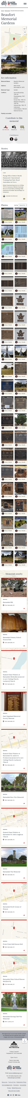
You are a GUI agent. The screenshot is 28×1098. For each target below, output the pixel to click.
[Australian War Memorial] (16, 139)
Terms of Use (12, 1082)
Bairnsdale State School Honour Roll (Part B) (14, 980)
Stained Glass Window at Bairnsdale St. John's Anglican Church (13, 834)
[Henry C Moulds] (11, 139)
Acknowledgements (7, 1085)
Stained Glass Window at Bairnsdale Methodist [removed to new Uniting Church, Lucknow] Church (13, 678)
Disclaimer (16, 1085)
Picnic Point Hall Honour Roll (13, 944)
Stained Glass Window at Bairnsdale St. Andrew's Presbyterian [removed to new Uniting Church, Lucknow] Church (13, 758)
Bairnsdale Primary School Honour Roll (12, 638)
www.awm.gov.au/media (14, 1077)
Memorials (7, 10)
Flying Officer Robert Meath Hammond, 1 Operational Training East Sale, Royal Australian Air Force (12, 179)
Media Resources (16, 1088)
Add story (22, 129)
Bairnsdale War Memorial (11, 872)
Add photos (14, 129)
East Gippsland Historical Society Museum (11, 717)
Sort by (16, 205)
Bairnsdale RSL (8, 602)
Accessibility (23, 1085)
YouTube (16, 1095)
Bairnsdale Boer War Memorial (13, 797)
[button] (25, 4)
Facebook (8, 1095)
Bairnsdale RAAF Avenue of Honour (12, 908)
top (24, 1042)
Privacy (9, 1088)
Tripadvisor (11, 1095)
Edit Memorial (5, 129)
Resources (4, 1082)
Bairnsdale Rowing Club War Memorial (12, 1018)
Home (2, 10)
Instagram (13, 1095)
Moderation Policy (21, 1082)
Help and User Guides (14, 1091)
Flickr (19, 1095)
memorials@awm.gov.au (15, 1073)
